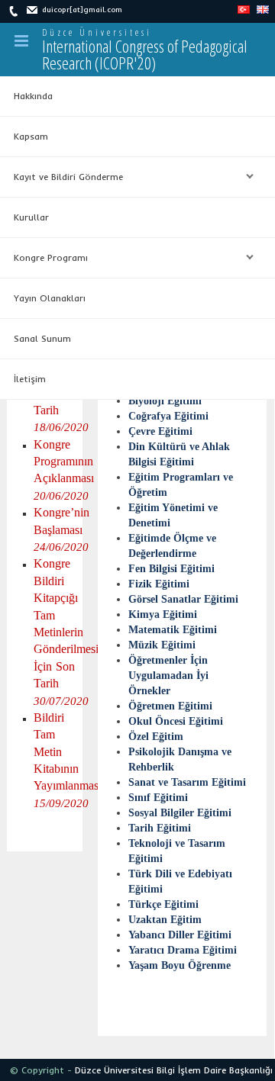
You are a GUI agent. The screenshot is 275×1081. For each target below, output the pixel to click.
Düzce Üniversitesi (97, 32)
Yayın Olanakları (50, 298)
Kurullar (31, 217)
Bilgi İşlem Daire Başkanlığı (215, 1070)
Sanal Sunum (42, 338)
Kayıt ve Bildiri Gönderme (61, 177)
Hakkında (33, 95)
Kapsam (31, 136)
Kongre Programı (44, 258)
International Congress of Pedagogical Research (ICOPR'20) (144, 54)
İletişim (30, 378)
